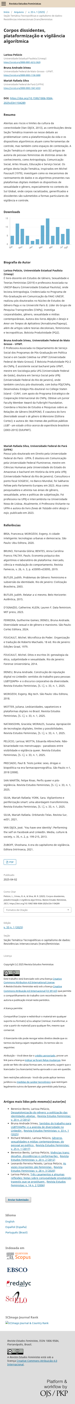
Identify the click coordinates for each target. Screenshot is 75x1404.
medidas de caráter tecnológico (34, 1082)
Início (6, 12)
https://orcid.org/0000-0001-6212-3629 (22, 62)
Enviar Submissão (18, 1199)
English (10, 1221)
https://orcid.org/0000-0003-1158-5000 (22, 75)
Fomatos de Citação (17, 910)
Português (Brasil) (16, 1232)
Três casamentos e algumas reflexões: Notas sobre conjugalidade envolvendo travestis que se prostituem (41, 1178)
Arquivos (19, 12)
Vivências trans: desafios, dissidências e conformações (40, 1154)
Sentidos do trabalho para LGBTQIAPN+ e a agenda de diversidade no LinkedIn (41, 1127)
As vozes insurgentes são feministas (38, 1165)
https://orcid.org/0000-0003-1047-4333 (22, 88)
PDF (11, 862)
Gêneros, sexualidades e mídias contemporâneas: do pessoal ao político (37, 1141)
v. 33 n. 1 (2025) (36, 12)
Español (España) (16, 1227)
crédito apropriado (45, 1055)
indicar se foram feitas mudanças (42, 1060)
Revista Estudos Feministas (25, 3)
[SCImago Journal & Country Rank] (26, 1323)
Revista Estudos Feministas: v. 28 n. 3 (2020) (36, 1168)
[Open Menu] (3, 3)
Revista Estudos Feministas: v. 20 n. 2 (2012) (40, 1158)
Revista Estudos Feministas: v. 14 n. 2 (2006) (38, 1183)
